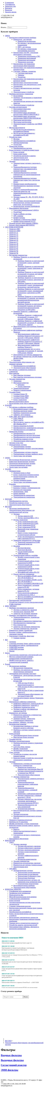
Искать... (4, 27)
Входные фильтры (11, 1055)
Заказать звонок (10, 12)
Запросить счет (10, 6)
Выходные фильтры (12, 1060)
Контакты (8, 8)
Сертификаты (10, 4)
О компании (9, 2)
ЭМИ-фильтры (9, 1070)
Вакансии (8, 10)
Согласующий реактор (14, 1065)
